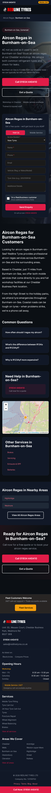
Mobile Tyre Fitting (10, 701)
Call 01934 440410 (26, 81)
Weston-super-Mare (35, 747)
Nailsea (30, 758)
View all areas (8, 763)
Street (29, 755)
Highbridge (31, 751)
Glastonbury (7, 755)
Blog (29, 784)
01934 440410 (31, 213)
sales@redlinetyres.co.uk (15, 644)
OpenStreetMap (33, 432)
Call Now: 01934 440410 (26, 789)
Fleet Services (26, 607)
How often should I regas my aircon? (23, 332)
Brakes (5, 727)
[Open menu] (48, 10)
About (34, 784)
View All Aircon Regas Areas (26, 515)
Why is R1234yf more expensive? (22, 359)
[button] (25, 417)
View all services (9, 731)
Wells (4, 747)
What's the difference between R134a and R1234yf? (24, 346)
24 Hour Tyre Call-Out (11, 709)
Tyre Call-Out (7, 705)
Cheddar (6, 744)
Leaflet (22, 432)
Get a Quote (26, 92)
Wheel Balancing (9, 723)
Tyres (4, 712)
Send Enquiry (26, 207)
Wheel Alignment (9, 720)
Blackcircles (8, 657)
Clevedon (6, 758)
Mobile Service (36, 133)
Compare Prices (22, 657)
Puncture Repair (9, 716)
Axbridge (30, 744)
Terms (23, 784)
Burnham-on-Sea (9, 751)
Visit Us (16, 133)
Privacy (17, 784)
